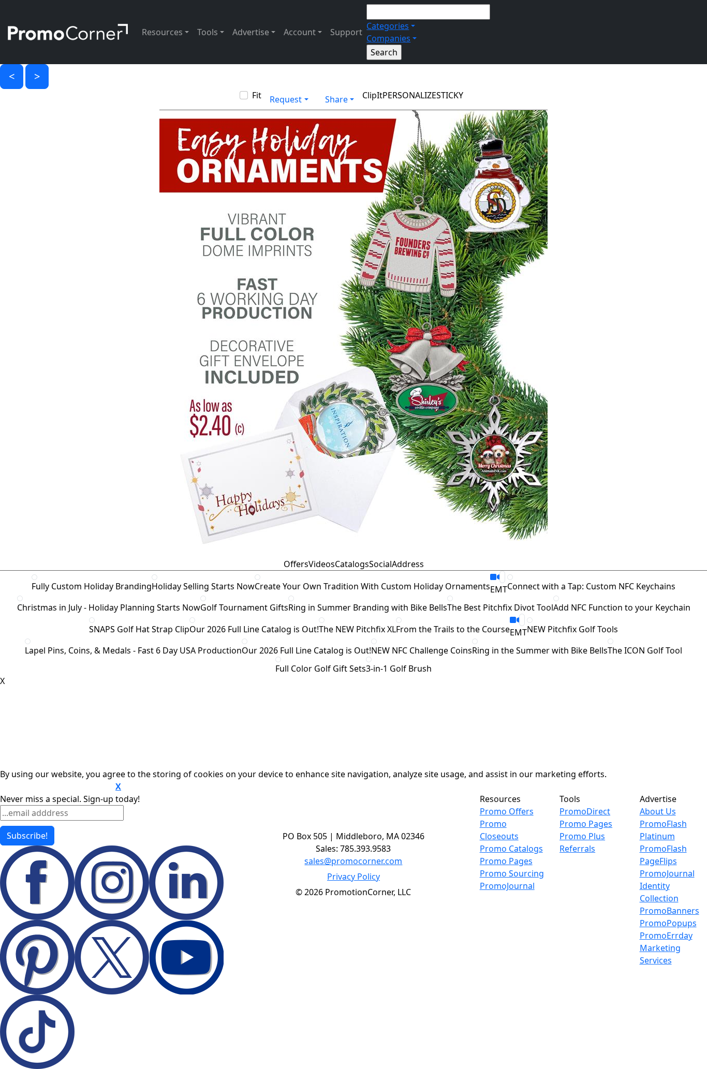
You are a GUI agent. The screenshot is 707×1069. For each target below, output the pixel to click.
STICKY (449, 95)
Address (408, 564)
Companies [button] (388, 38)
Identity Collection (659, 892)
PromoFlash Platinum (663, 830)
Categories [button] (387, 26)
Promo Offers (507, 811)
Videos (321, 564)
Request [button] (286, 99)
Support (346, 32)
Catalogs (352, 564)
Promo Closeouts (499, 830)
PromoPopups (668, 923)
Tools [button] (207, 32)
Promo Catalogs (511, 848)
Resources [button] (162, 32)
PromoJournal (507, 886)
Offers (296, 564)
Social (380, 564)
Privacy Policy (353, 876)
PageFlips (658, 861)
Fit (256, 95)
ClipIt (372, 95)
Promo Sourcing (512, 873)
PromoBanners (669, 910)
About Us (658, 811)
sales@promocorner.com (353, 861)
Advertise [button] (250, 32)
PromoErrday (666, 935)
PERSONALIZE (409, 95)
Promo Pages (506, 861)
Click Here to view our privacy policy (56, 787)
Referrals (577, 848)
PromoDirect (584, 811)
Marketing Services (660, 954)
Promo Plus (582, 836)
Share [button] (336, 99)
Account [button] (300, 32)
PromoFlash (663, 848)
